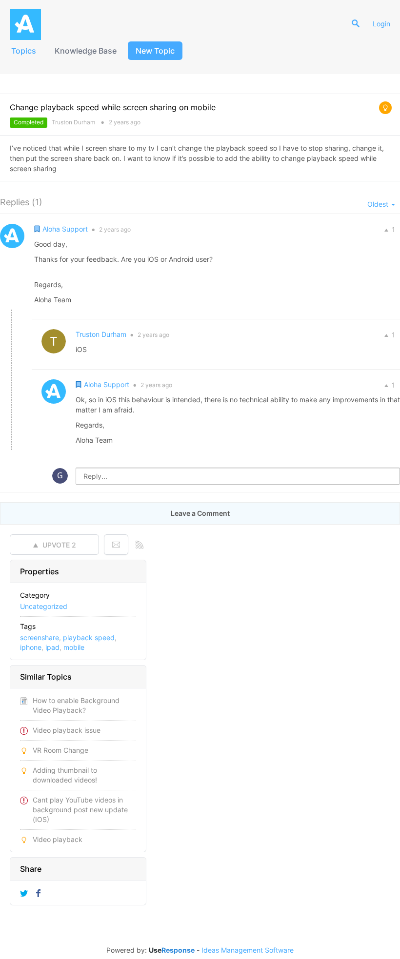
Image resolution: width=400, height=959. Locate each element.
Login (381, 24)
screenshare (39, 637)
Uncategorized (43, 606)
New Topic (155, 51)
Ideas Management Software (247, 950)
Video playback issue (66, 730)
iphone (30, 647)
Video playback (57, 839)
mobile (73, 647)
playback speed (89, 637)
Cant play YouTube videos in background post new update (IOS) (80, 809)
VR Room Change (60, 750)
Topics (23, 51)
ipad (52, 647)
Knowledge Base (86, 51)
